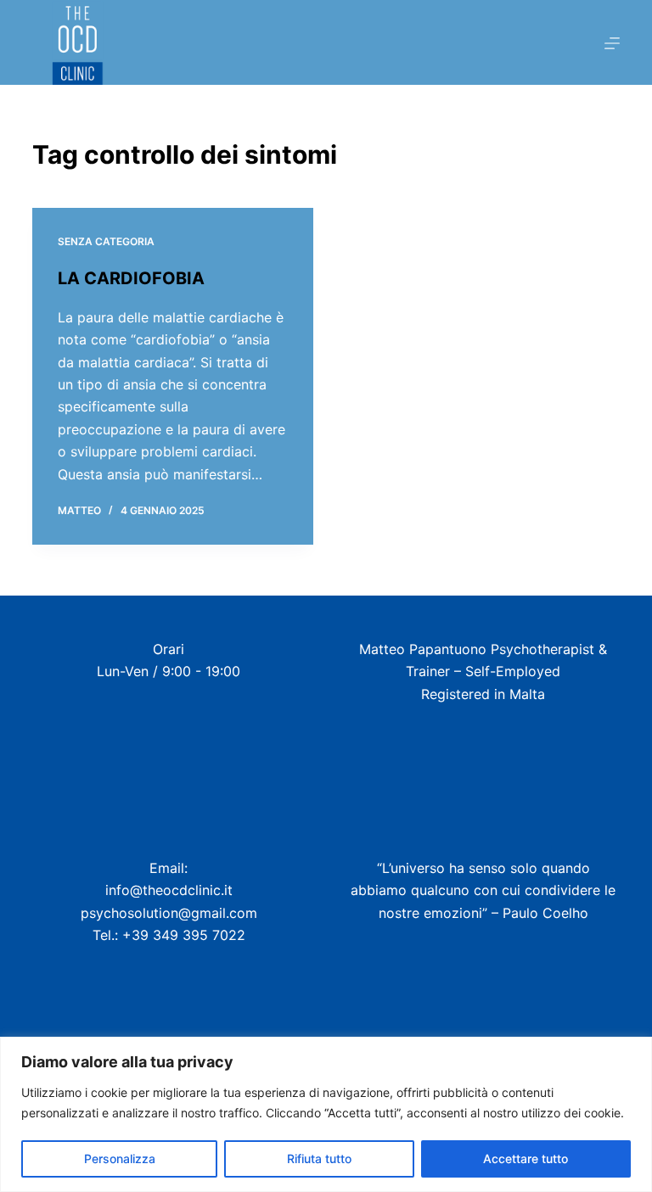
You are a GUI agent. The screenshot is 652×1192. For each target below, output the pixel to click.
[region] (326, 1114)
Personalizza (119, 1158)
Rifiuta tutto (319, 1158)
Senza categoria (106, 241)
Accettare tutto (525, 1158)
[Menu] (612, 43)
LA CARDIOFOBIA (131, 278)
